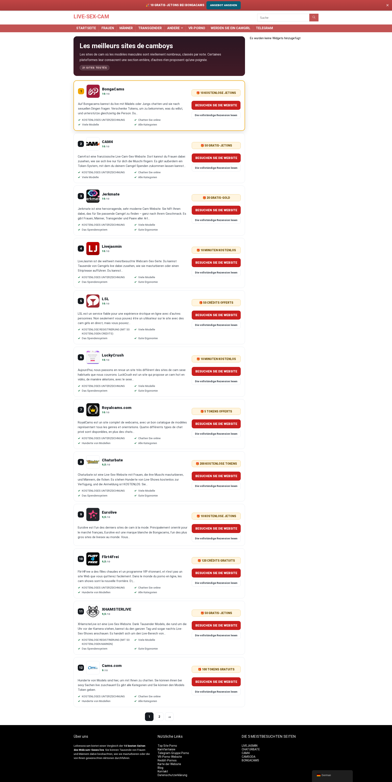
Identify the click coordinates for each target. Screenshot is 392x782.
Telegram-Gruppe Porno (173, 753)
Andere (173, 28)
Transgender (150, 28)
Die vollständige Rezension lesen (216, 115)
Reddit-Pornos (167, 760)
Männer (126, 28)
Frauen (107, 28)
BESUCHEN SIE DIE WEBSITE (216, 105)
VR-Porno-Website (170, 756)
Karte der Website (169, 764)
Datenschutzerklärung (172, 775)
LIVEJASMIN (249, 745)
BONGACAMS (250, 760)
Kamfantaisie (166, 749)
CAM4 (245, 753)
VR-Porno (196, 28)
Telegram (264, 28)
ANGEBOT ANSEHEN (223, 5)
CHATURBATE (251, 749)
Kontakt (163, 771)
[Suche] (313, 17)
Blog (160, 767)
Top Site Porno (167, 745)
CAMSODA (248, 756)
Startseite (86, 28)
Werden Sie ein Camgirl (230, 28)
